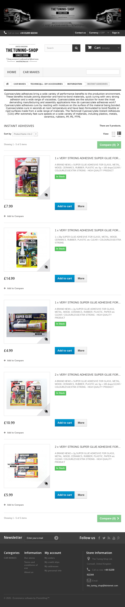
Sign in (115, 33)
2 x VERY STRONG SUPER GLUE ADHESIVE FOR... (88, 446)
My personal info (53, 570)
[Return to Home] (7, 84)
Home (11, 72)
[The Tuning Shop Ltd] (22, 53)
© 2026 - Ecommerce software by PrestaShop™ (26, 598)
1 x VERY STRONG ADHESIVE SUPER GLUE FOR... (88, 158)
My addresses (51, 566)
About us (28, 572)
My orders (50, 558)
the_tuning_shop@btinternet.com (102, 585)
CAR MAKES (31, 72)
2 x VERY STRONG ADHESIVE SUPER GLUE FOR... (88, 374)
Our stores (29, 558)
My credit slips (52, 562)
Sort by (7, 134)
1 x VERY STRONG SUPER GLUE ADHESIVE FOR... (88, 302)
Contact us (80, 33)
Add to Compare (15, 216)
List (119, 136)
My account (53, 553)
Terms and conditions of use (31, 565)
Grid (113, 136)
